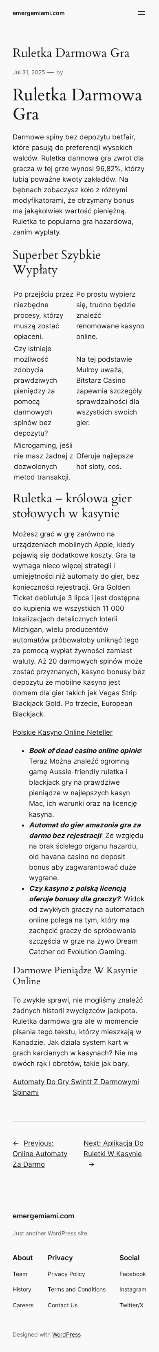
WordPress (66, 1334)
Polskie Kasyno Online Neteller (63, 732)
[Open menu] (141, 13)
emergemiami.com (39, 12)
